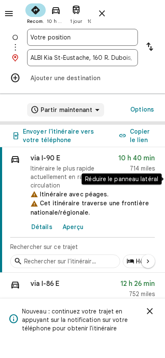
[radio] (35, 13)
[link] (82, 210)
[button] (82, 291)
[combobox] (82, 37)
